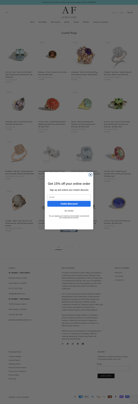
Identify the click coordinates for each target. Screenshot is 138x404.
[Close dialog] (90, 175)
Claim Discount (69, 203)
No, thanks (69, 211)
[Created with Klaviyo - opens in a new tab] (69, 230)
